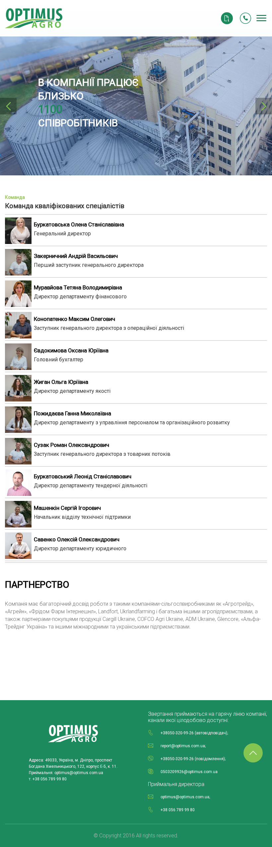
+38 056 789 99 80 (178, 810)
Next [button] (263, 106)
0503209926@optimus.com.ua (189, 771)
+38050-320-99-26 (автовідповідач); (194, 733)
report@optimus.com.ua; (183, 746)
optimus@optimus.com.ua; (185, 797)
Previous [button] (8, 106)
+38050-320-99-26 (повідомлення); (193, 758)
